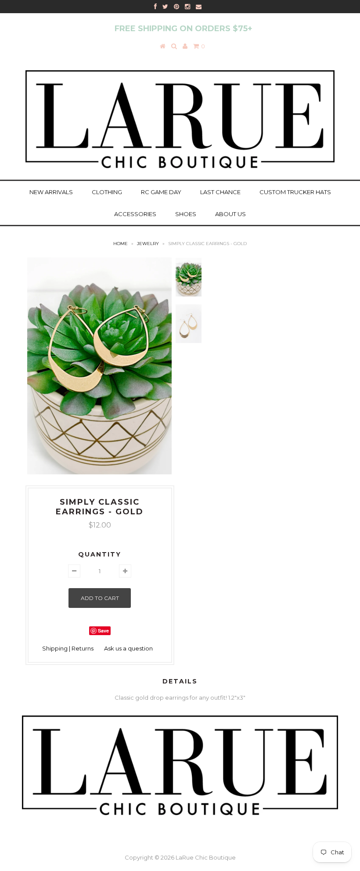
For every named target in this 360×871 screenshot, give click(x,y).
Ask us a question (128, 648)
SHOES (185, 213)
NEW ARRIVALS (51, 191)
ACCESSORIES (135, 213)
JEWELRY (148, 243)
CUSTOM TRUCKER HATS (295, 191)
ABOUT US (230, 213)
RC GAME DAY (161, 191)
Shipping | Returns (68, 648)
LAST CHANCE (220, 191)
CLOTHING (107, 191)
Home (120, 243)
